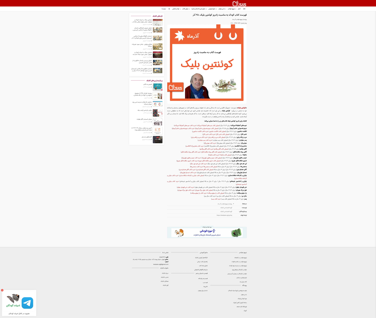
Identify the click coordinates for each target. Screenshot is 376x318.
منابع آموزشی (211, 9)
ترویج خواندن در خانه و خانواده (239, 262)
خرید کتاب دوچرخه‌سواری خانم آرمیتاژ (183, 128)
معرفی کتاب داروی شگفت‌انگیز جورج (209, 161)
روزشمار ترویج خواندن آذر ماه (239, 19)
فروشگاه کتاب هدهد (242, 307)
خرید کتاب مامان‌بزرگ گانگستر (195, 146)
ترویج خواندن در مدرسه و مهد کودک (238, 266)
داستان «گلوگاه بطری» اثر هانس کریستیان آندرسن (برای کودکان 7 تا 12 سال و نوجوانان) (142, 37)
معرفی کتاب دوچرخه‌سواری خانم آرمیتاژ (206, 128)
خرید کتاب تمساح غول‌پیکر (188, 172)
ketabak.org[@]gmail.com (160, 264)
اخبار (239, 9)
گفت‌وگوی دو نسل (147, 137)
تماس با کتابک (164, 277)
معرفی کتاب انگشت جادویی (217, 131)
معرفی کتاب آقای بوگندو (221, 149)
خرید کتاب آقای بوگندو (206, 149)
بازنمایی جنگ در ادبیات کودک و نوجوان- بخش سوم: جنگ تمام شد (142, 53)
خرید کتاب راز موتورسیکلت (199, 193)
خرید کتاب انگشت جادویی (200, 131)
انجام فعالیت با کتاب (241, 278)
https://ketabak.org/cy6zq (224, 215)
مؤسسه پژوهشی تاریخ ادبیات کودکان (237, 290)
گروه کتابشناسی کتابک (226, 208)
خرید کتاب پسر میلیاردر (205, 140)
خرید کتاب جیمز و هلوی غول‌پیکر (191, 158)
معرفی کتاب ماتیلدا (225, 155)
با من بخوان (222, 9)
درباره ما (164, 9)
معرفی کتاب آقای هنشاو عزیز (204, 169)
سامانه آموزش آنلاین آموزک (240, 303)
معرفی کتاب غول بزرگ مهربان (203, 190)
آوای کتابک (165, 285)
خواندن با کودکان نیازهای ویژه (239, 270)
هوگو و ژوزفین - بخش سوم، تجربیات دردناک (142, 45)
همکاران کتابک (164, 281)
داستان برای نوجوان (203, 290)
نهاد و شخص (175, 9)
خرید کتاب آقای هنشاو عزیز (187, 169)
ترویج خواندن (231, 9)
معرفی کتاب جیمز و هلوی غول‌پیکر (211, 158)
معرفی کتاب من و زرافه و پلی (216, 137)
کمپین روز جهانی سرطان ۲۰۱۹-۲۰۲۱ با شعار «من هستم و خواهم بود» (142, 129)
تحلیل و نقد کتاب (203, 266)
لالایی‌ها (206, 286)
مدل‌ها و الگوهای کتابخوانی (201, 270)
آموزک (245, 311)
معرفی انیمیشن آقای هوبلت (144, 119)
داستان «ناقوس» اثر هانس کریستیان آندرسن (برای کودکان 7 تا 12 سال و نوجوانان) (141, 70)
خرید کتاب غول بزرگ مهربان (186, 190)
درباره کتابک (165, 273)
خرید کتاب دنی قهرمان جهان (185, 187)
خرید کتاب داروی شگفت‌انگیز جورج (187, 161)
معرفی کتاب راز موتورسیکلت (215, 193)
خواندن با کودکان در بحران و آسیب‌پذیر (237, 274)
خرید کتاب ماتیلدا (214, 155)
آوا (169, 9)
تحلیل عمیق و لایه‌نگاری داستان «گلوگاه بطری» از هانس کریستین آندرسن (142, 29)
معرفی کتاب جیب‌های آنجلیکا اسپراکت (208, 125)
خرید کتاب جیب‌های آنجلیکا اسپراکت (185, 125)
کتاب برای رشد (243, 282)
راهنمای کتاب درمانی (202, 262)
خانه (244, 9)
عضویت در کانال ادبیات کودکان (19, 313)
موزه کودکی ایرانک (242, 299)
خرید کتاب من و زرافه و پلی (199, 137)
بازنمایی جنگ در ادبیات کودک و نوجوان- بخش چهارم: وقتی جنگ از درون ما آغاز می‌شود (142, 21)
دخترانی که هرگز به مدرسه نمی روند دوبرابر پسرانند (142, 103)
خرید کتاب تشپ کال (209, 134)
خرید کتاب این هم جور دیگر (198, 163)
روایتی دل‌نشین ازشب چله (145, 110)
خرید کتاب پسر (216, 199)
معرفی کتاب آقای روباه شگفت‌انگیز (211, 152)
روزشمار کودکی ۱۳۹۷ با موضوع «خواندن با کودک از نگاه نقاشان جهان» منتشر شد (143, 94)
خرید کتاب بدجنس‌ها (197, 166)
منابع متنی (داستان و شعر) (198, 9)
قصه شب (205, 282)
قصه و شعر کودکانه (203, 278)
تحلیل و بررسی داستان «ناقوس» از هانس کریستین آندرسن (142, 62)
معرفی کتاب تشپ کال (222, 134)
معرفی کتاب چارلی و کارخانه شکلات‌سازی (191, 175)
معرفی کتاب (185, 9)
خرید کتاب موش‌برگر (210, 143)
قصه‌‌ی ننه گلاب (147, 84)
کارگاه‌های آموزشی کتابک (201, 258)
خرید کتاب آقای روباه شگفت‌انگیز (190, 152)
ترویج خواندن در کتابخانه (241, 258)
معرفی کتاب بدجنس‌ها (210, 166)
